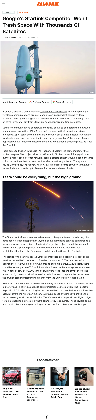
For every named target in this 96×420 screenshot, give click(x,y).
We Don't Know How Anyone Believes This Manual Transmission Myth (82, 396)
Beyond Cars (8, 12)
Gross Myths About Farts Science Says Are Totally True (59, 393)
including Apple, (11, 134)
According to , (41, 244)
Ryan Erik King (10, 37)
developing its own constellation (42, 290)
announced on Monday (54, 111)
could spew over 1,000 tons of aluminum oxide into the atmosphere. (46, 270)
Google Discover (63, 102)
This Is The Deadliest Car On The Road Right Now (11, 393)
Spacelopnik (23, 12)
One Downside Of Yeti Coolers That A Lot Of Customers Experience (35, 394)
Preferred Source (41, 102)
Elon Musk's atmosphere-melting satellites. (57, 122)
